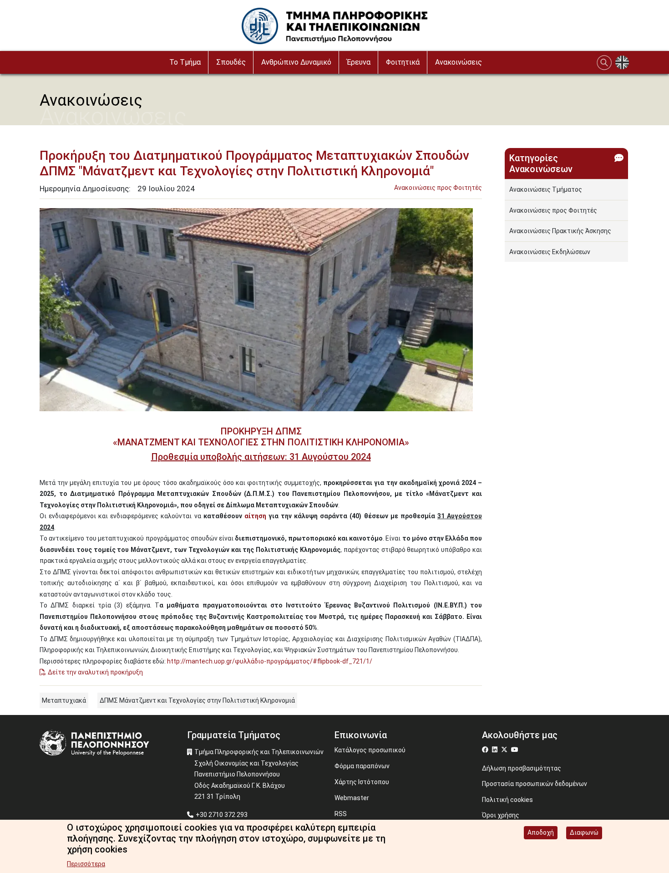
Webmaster (351, 798)
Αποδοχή (540, 832)
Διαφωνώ (584, 832)
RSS (340, 813)
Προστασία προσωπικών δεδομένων (534, 783)
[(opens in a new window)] (486, 749)
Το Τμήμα (185, 62)
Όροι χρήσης (500, 815)
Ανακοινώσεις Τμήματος (545, 189)
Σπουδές (231, 62)
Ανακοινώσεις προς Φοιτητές (438, 187)
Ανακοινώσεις (458, 62)
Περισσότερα (86, 864)
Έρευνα (358, 62)
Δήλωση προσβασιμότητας (521, 768)
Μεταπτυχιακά (64, 700)
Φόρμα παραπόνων (362, 766)
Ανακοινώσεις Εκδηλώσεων (549, 251)
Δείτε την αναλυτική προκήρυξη (95, 672)
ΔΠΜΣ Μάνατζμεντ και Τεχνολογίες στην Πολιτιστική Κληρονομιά (197, 700)
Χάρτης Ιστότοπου (361, 782)
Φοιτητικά (403, 62)
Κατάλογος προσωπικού (369, 750)
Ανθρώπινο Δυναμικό (296, 62)
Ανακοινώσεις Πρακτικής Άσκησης (560, 231)
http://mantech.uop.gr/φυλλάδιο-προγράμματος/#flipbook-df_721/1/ (269, 661)
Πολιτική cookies (507, 799)
